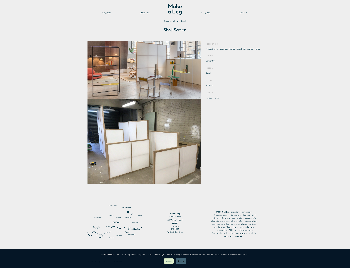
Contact (243, 12)
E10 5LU (175, 229)
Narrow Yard (175, 216)
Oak (217, 98)
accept (169, 261)
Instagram (205, 12)
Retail (183, 21)
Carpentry (210, 60)
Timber (209, 98)
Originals (106, 12)
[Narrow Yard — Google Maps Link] (116, 223)
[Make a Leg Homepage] (175, 9)
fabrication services (222, 214)
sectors (248, 217)
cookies (151, 254)
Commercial (144, 12)
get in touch (247, 233)
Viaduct (209, 85)
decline (181, 261)
